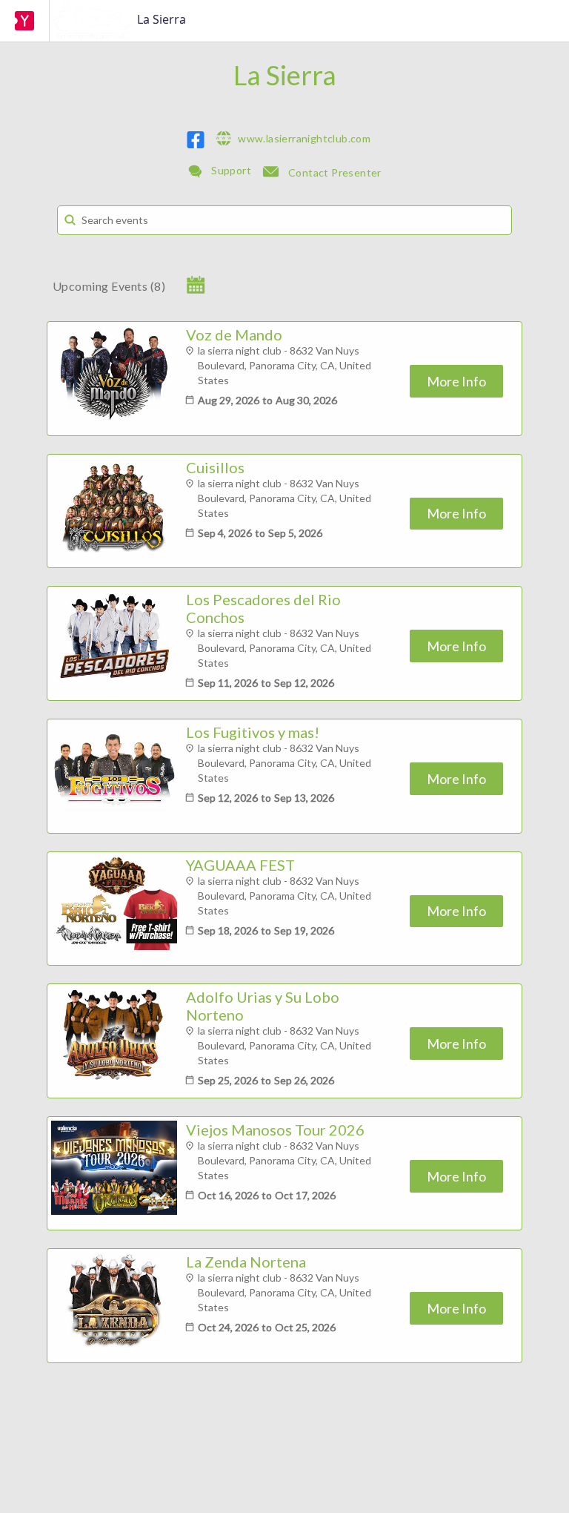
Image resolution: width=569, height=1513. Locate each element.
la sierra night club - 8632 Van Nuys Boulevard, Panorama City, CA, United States (284, 365)
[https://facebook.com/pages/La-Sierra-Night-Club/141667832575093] (195, 139)
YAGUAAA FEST (240, 865)
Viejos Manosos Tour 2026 (275, 1129)
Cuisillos (215, 467)
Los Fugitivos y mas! (252, 732)
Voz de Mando (234, 334)
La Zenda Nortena (246, 1261)
